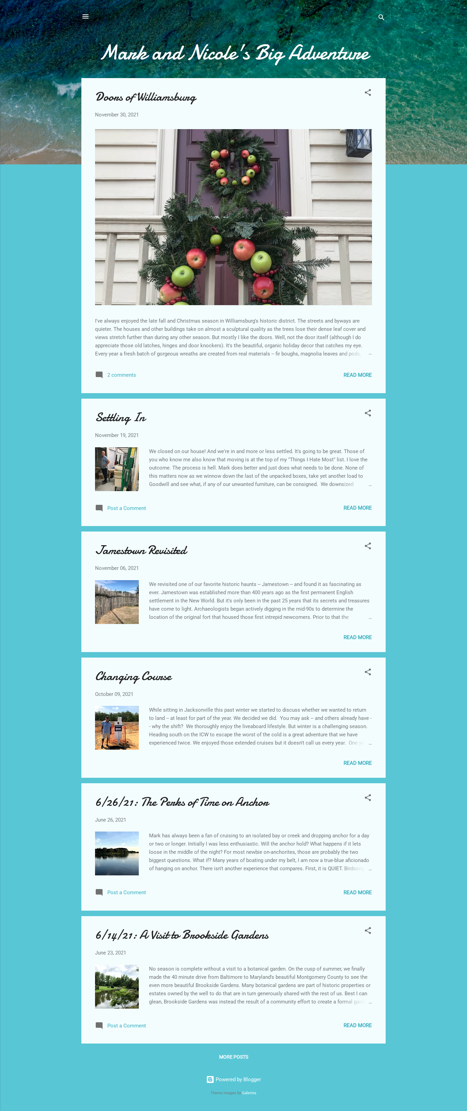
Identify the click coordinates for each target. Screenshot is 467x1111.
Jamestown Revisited (140, 550)
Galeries (249, 1093)
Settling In (120, 417)
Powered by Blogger (237, 1079)
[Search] (381, 18)
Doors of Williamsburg (145, 96)
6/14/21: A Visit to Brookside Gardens (181, 934)
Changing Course (133, 676)
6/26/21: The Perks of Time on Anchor (181, 802)
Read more (358, 375)
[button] (368, 93)
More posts (233, 1057)
